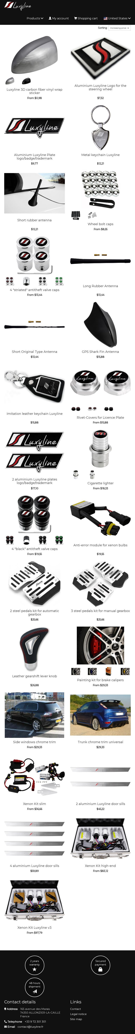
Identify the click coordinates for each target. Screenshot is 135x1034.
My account (60, 18)
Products (34, 18)
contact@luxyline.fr (30, 1026)
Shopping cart (88, 18)
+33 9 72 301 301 (35, 1021)
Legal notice (78, 1014)
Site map (76, 1019)
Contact (75, 1009)
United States (118, 18)
